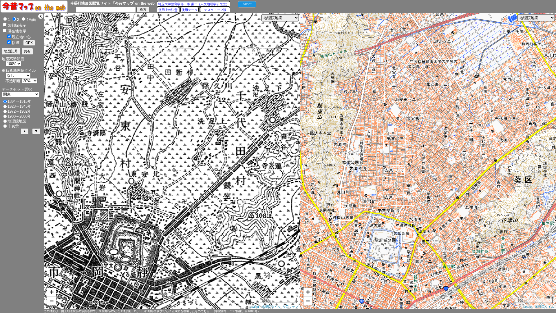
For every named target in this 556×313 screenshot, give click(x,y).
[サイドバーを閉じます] (41, 16)
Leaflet (254, 306)
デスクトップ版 (215, 10)
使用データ (189, 10)
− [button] (52, 301)
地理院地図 (17, 121)
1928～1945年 (19, 106)
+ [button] (52, 292)
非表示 (13, 126)
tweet (247, 4)
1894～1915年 (19, 101)
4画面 (31, 19)
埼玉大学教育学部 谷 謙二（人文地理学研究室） (193, 4)
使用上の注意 (168, 10)
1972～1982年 (19, 111)
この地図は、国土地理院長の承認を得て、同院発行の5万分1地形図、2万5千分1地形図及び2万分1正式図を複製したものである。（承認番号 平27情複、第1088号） (152, 311)
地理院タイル (271, 306)
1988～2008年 (19, 116)
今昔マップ (290, 306)
